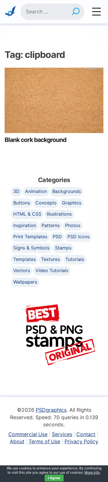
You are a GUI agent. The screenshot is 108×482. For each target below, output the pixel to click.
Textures (50, 259)
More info (92, 472)
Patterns (50, 225)
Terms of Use (44, 441)
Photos (72, 225)
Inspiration (24, 225)
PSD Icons (78, 236)
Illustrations (59, 214)
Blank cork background (35, 139)
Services (62, 434)
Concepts (45, 203)
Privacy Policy (81, 441)
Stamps (63, 248)
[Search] (75, 11)
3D (16, 191)
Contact (85, 434)
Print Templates (30, 236)
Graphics (71, 203)
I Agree (54, 478)
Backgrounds (66, 191)
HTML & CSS (27, 214)
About (17, 441)
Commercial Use (28, 434)
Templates (24, 259)
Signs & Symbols (31, 248)
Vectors (21, 270)
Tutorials (74, 259)
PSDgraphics (51, 410)
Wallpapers (25, 282)
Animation (36, 191)
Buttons (21, 203)
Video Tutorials (51, 270)
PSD (57, 236)
